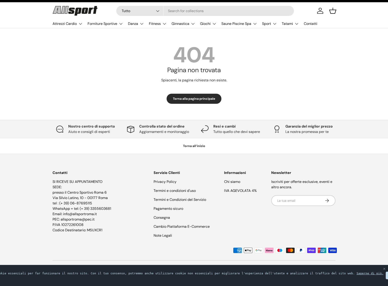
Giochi (205, 23)
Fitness (155, 23)
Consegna (162, 217)
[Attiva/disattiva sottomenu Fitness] (164, 23)
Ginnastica (180, 23)
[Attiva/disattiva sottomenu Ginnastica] (193, 23)
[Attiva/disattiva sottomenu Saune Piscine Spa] (255, 23)
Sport (266, 23)
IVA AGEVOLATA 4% (240, 190)
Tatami (287, 23)
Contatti (310, 23)
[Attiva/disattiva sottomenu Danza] (141, 23)
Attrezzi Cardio (65, 23)
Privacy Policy (165, 181)
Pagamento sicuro (168, 208)
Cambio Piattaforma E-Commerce (182, 226)
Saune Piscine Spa (236, 23)
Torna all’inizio (194, 146)
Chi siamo (232, 181)
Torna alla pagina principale (194, 99)
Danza (133, 23)
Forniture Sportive (102, 23)
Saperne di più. (370, 273)
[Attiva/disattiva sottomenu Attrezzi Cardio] (80, 23)
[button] (333, 11)
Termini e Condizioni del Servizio (180, 199)
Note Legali (163, 235)
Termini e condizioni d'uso (175, 190)
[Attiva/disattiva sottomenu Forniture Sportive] (120, 23)
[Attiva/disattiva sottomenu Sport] (274, 23)
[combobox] (205, 11)
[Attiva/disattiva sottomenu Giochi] (214, 23)
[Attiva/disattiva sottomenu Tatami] (296, 23)
